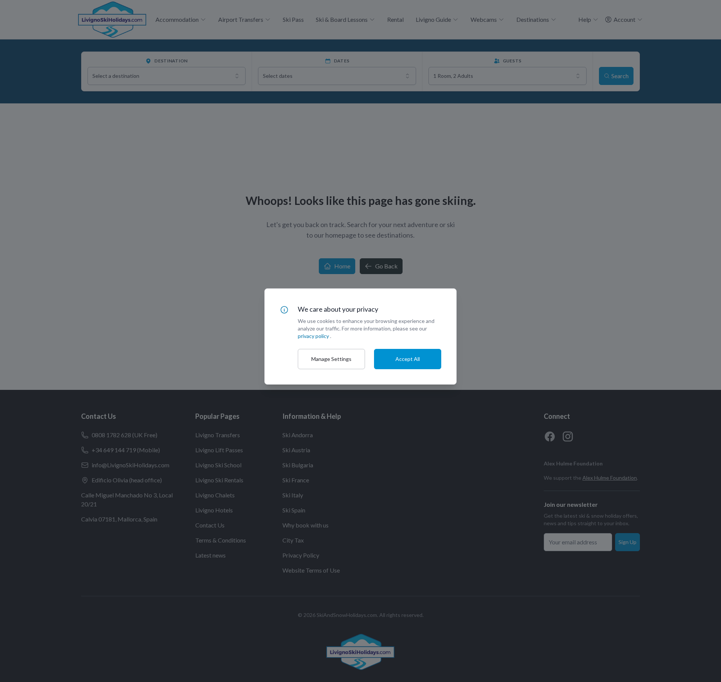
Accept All (407, 359)
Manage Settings (331, 359)
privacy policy (313, 336)
